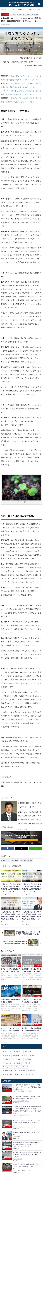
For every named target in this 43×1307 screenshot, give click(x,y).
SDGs (25, 1055)
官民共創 (7, 1055)
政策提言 (22, 1070)
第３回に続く (8, 777)
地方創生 (36, 14)
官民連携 (17, 1063)
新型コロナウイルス (10, 1070)
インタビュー (5, 14)
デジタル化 (8, 1063)
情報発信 (28, 1059)
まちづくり (27, 14)
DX (17, 1074)
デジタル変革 (8, 1074)
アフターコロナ (17, 1059)
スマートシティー (28, 1074)
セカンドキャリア (23, 1067)
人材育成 (27, 1063)
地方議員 (32, 1070)
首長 (20, 14)
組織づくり (18, 1051)
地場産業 (16, 1055)
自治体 (14, 14)
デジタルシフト (9, 1067)
